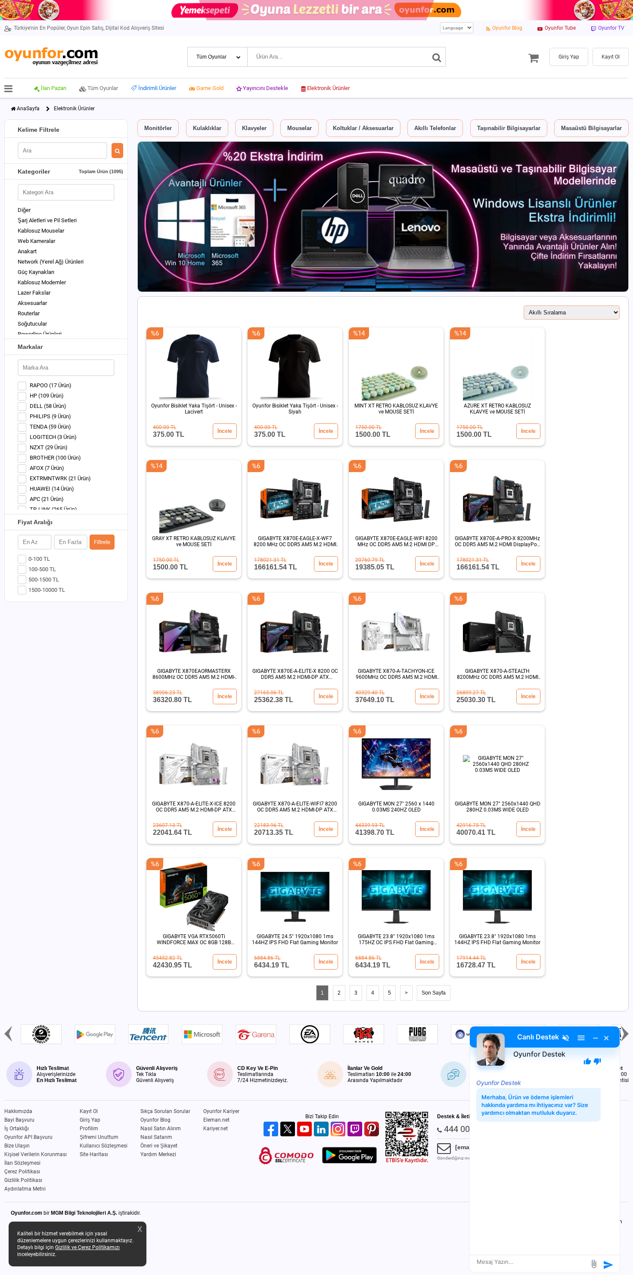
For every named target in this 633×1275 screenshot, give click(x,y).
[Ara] (437, 57)
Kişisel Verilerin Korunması (35, 1154)
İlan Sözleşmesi (22, 1163)
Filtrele (102, 542)
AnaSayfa (28, 109)
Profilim (89, 1129)
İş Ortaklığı (16, 1129)
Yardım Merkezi (158, 1154)
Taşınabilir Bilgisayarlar (508, 128)
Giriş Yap (90, 1120)
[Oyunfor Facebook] (272, 1130)
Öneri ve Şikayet (158, 1146)
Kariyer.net (215, 1129)
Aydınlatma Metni (25, 1189)
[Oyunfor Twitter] (288, 1130)
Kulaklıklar (207, 128)
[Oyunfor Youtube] (305, 1130)
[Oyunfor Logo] (51, 56)
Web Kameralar (36, 241)
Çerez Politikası (22, 1172)
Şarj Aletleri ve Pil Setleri (47, 220)
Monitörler (158, 128)
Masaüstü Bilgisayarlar (591, 128)
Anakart (27, 251)
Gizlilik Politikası (23, 1180)
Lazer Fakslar (34, 292)
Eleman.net (216, 1120)
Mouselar (299, 128)
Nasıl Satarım (156, 1137)
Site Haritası (94, 1154)
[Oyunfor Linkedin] (322, 1130)
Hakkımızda (18, 1111)
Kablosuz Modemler (42, 282)
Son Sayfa (434, 993)
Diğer (24, 210)
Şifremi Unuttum (99, 1137)
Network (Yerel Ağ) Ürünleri (51, 261)
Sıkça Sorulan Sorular (165, 1111)
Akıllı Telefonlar (435, 128)
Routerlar (29, 313)
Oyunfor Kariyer (221, 1111)
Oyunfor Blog (155, 1120)
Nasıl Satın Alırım (160, 1129)
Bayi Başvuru (19, 1120)
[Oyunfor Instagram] (339, 1130)
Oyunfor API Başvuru (28, 1137)
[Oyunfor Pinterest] (372, 1130)
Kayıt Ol (89, 1111)
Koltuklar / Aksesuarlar (363, 128)
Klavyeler (254, 128)
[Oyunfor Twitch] (356, 1130)
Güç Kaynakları (36, 272)
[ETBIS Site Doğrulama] (406, 1162)
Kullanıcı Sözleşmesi (103, 1146)
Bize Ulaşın (17, 1146)
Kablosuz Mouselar (41, 230)
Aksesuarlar (32, 303)
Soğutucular (32, 323)
